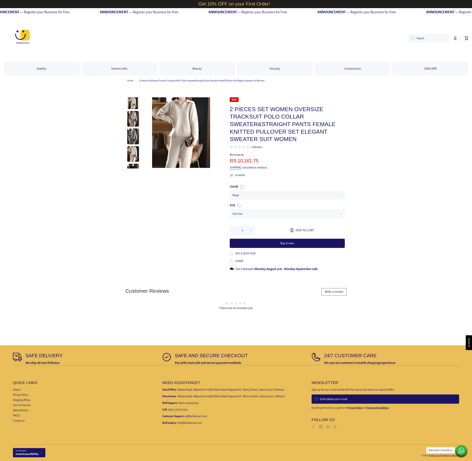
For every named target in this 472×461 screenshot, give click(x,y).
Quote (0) (469, 342)
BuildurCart (434, 455)
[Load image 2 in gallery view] (133, 119)
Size (232, 205)
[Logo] (22, 38)
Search (16, 389)
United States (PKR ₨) (27, 454)
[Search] (411, 38)
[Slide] (242, 187)
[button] (466, 38)
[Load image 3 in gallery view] (133, 136)
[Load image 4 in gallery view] (133, 154)
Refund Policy (20, 410)
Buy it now (287, 243)
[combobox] (429, 38)
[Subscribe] (454, 399)
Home (130, 80)
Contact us (19, 420)
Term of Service (21, 405)
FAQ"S (16, 415)
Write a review (334, 291)
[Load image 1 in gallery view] (133, 103)
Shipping (236, 167)
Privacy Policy (20, 394)
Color (234, 186)
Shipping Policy (21, 400)
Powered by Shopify (449, 455)
